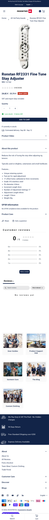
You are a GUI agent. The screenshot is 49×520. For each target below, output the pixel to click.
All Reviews (6, 459)
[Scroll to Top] (45, 508)
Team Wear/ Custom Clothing (13, 466)
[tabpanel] (24, 303)
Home (4, 18)
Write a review (24, 272)
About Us (5, 456)
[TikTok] (17, 495)
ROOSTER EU (12, 510)
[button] (43, 11)
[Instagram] (7, 495)
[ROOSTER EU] (24, 11)
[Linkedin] (22, 495)
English (28, 4)
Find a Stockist (7, 463)
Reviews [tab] (9, 281)
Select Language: (19, 4)
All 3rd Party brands (18, 18)
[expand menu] (4, 11)
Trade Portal (6, 470)
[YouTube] (12, 495)
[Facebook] (2, 495)
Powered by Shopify (25, 510)
